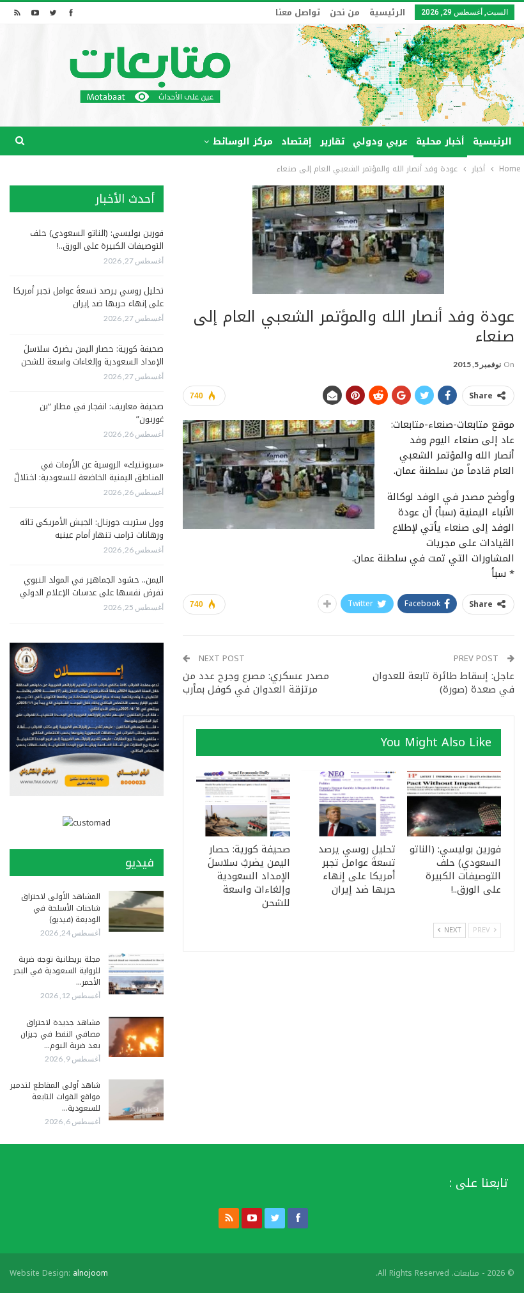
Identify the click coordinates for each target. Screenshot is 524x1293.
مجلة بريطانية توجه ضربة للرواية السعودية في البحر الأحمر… (56, 970)
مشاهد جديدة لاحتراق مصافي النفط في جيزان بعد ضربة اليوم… (60, 1034)
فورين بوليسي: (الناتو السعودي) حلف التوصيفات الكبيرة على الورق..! (97, 239)
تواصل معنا (297, 12)
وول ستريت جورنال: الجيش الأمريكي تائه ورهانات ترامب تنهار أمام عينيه (92, 528)
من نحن (345, 12)
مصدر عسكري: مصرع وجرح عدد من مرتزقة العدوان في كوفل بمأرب (256, 682)
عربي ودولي (380, 141)
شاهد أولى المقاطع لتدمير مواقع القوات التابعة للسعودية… (55, 1096)
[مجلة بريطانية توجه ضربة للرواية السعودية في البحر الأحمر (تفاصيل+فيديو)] (136, 973)
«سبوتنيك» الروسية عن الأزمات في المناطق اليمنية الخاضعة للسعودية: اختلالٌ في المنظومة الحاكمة (89, 477)
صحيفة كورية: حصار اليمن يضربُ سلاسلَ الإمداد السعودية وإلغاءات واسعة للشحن (92, 355)
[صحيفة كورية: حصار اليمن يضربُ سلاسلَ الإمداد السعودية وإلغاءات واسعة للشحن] (243, 803)
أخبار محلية (440, 141)
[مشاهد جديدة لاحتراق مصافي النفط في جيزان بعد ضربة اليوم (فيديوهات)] (136, 1037)
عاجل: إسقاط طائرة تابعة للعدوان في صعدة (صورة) (443, 682)
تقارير (332, 141)
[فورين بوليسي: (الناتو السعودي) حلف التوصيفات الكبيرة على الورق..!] (454, 803)
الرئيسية (387, 12)
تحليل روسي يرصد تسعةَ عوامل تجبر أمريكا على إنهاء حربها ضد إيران (88, 297)
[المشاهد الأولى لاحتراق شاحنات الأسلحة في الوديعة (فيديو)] (136, 911)
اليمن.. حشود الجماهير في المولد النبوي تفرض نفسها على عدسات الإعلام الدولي (92, 586)
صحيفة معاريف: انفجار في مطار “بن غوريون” (102, 412)
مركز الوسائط (243, 141)
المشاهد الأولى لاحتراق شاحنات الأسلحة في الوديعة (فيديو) (60, 908)
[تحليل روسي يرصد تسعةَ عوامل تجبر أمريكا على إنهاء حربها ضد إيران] (349, 803)
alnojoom (90, 1273)
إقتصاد (296, 141)
